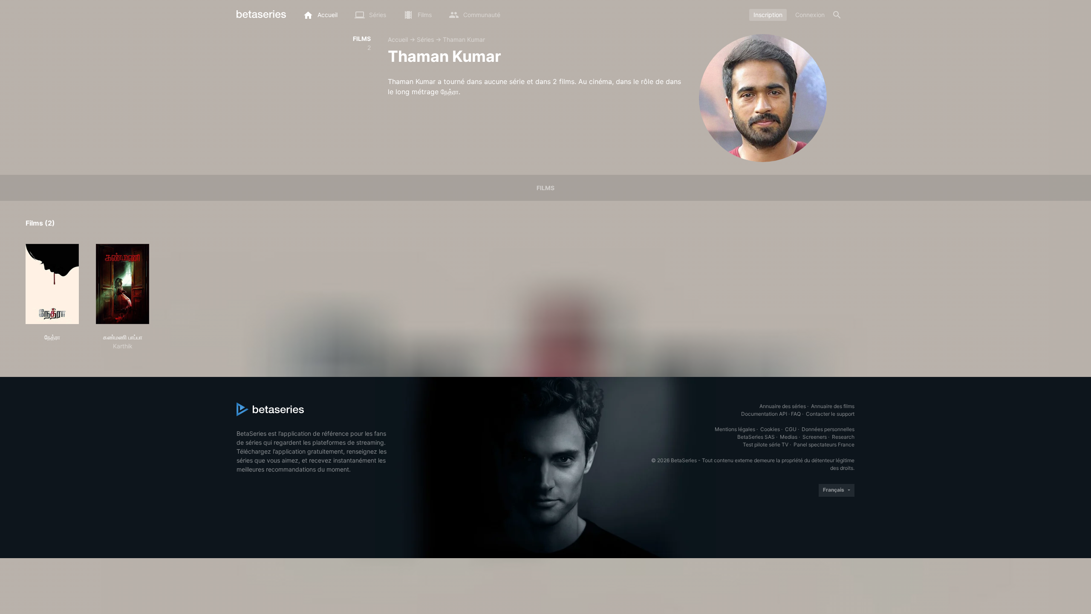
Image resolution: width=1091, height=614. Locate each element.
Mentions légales (735, 429)
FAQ (796, 414)
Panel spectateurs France (824, 444)
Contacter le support (830, 414)
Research (843, 437)
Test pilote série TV (765, 444)
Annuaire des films (832, 406)
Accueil (398, 39)
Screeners (814, 437)
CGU (791, 429)
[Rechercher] (837, 15)
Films (545, 187)
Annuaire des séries (782, 406)
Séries (425, 39)
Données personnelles (828, 429)
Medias (788, 437)
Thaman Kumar (464, 39)
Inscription (767, 14)
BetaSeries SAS (756, 437)
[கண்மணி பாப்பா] (122, 284)
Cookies (770, 429)
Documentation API (764, 414)
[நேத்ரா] (52, 284)
